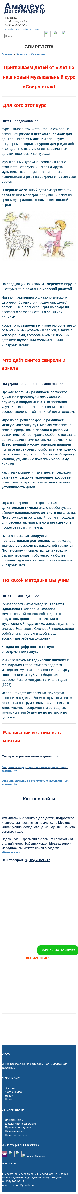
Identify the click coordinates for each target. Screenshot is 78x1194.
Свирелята (38, 54)
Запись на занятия (57, 950)
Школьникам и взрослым (20, 1123)
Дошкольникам (14, 1119)
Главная (7, 54)
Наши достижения (16, 1134)
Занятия (21, 54)
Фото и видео (13, 1091)
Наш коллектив (14, 1131)
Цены (8, 1099)
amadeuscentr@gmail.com (22, 28)
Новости (10, 1095)
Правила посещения (18, 1127)
